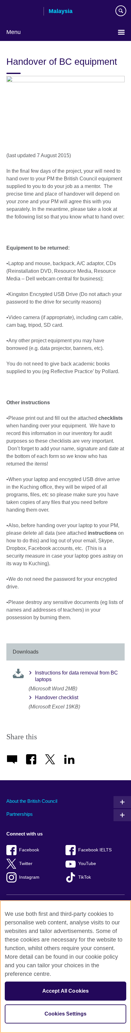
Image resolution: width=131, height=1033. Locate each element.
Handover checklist (56, 697)
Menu (13, 32)
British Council (22, 12)
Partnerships (19, 814)
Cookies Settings (66, 1013)
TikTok (84, 877)
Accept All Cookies (65, 991)
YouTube (87, 863)
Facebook (29, 850)
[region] (65, 966)
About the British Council (31, 801)
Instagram (29, 877)
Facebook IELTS (95, 850)
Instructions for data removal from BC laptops (76, 676)
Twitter (25, 863)
